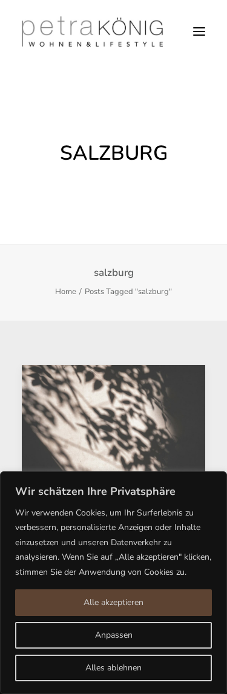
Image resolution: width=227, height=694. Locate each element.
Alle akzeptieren (113, 602)
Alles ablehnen (113, 667)
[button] (199, 31)
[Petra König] (92, 31)
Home (65, 291)
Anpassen (114, 635)
